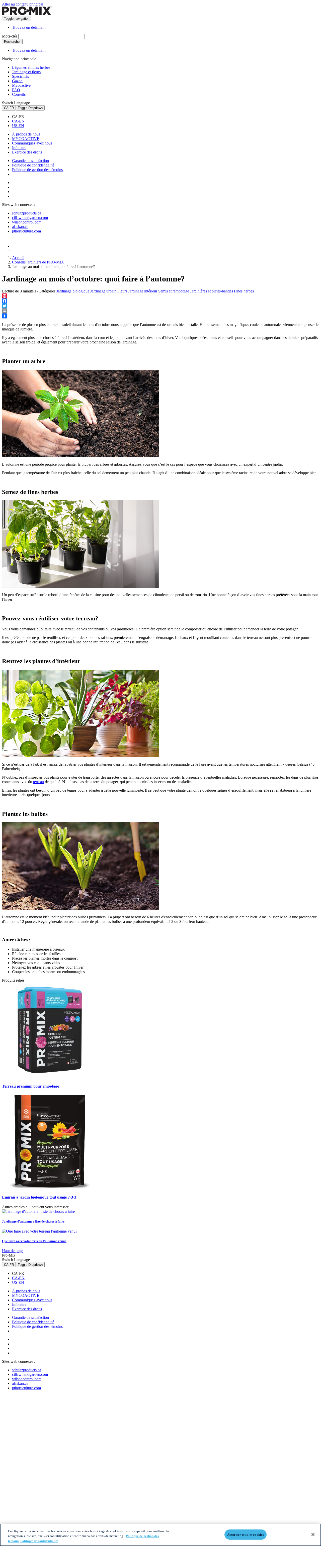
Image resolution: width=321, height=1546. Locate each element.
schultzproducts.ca (26, 213)
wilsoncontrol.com (26, 222)
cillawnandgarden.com (30, 217)
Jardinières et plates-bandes (211, 291)
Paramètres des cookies (36, 174)
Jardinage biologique (72, 291)
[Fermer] (312, 1534)
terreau (38, 782)
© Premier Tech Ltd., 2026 (25, 250)
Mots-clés (9, 36)
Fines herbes (244, 291)
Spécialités (20, 76)
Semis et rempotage (173, 291)
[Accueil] (27, 13)
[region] (160, 1535)
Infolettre (19, 147)
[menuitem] (165, 116)
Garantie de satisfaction (30, 160)
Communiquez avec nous (32, 143)
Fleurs (122, 291)
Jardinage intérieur (142, 291)
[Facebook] (160, 300)
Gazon (17, 81)
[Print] (160, 310)
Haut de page (12, 1251)
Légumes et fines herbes (31, 67)
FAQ (16, 90)
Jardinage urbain (103, 291)
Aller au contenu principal (22, 4)
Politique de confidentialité (33, 165)
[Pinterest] (160, 295)
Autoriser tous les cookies (245, 1534)
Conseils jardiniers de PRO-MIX (38, 262)
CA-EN (18, 121)
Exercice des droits (27, 152)
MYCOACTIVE (25, 138)
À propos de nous (26, 134)
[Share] (160, 315)
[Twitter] (160, 305)
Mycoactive (21, 85)
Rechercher (12, 41)
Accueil (18, 257)
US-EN (18, 125)
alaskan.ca (20, 226)
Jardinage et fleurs (26, 72)
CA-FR (9, 108)
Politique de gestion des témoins (37, 169)
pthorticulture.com (26, 231)
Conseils (19, 94)
